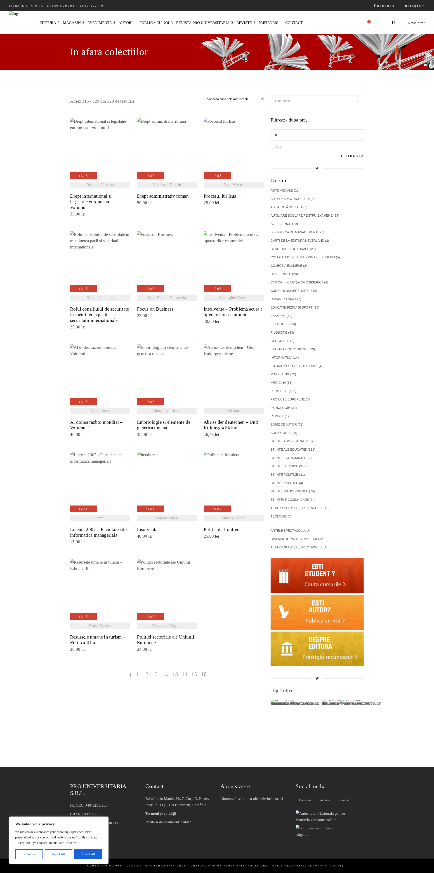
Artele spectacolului (293, 199)
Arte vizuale (284, 190)
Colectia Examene (289, 265)
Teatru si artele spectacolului (301, 508)
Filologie (283, 324)
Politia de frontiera (222, 529)
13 (175, 674)
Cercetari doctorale (293, 249)
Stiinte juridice (289, 466)
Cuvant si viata (286, 299)
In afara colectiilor (293, 349)
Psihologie (284, 408)
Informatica (285, 357)
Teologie (282, 516)
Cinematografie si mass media (297, 539)
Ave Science (284, 224)
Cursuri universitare (294, 291)
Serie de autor (287, 424)
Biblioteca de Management (297, 232)
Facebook (384, 5)
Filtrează (352, 155)
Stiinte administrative (293, 441)
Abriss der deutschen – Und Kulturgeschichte (231, 425)
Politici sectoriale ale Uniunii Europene (165, 640)
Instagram (413, 5)
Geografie (282, 341)
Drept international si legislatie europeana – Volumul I (91, 201)
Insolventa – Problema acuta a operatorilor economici (233, 312)
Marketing (283, 374)
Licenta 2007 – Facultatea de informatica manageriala (98, 532)
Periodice (283, 391)
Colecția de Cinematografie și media (305, 257)
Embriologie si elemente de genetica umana (163, 425)
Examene (281, 316)
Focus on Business (155, 309)
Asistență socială (289, 207)
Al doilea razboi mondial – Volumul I (96, 425)
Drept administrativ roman (163, 196)
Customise (29, 854)
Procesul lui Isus (220, 196)
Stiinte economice (291, 458)
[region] (58, 840)
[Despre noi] (317, 664)
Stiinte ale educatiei (293, 449)
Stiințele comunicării (293, 499)
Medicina (281, 382)
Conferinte (284, 274)
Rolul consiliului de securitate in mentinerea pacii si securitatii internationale (99, 314)
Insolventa (147, 529)
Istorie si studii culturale (298, 366)
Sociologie (284, 433)
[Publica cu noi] (317, 628)
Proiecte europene (290, 399)
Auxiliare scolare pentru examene (305, 215)
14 (185, 674)
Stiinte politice (288, 474)
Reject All (58, 854)
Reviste (280, 416)
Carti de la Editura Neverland (300, 240)
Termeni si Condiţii (327, 865)
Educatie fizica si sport (295, 307)
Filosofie (282, 332)
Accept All (88, 854)
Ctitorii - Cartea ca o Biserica (299, 282)
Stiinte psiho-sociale (293, 491)
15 (194, 674)
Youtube (324, 800)
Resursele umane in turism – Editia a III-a (97, 640)
